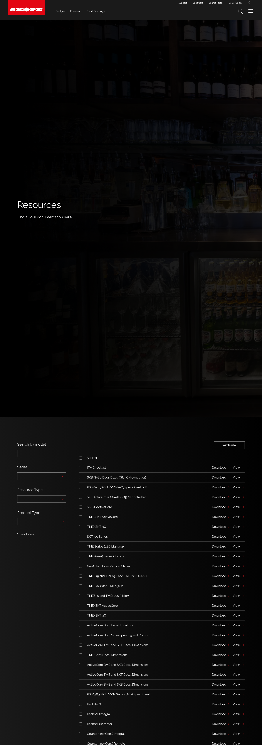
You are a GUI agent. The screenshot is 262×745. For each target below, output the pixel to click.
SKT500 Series (97, 536)
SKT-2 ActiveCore (99, 507)
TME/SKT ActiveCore (102, 517)
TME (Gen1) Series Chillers (105, 556)
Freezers (76, 11)
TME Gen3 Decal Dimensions (107, 655)
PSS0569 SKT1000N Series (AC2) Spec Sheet (118, 694)
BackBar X (94, 704)
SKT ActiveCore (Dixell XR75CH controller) (116, 497)
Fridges (60, 11)
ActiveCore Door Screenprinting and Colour (117, 635)
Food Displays (95, 11)
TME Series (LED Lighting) (105, 546)
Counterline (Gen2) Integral (106, 734)
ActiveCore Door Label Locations (110, 625)
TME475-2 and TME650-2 (105, 586)
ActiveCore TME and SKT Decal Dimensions (117, 645)
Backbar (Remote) (99, 724)
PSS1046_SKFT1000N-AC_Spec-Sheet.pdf (117, 487)
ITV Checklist (96, 467)
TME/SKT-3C (96, 527)
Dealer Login (235, 3)
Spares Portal (216, 3)
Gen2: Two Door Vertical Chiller (108, 566)
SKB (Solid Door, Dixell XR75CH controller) (116, 477)
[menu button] (251, 12)
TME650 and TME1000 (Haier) (108, 596)
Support (182, 3)
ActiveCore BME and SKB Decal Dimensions (117, 665)
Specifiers (198, 3)
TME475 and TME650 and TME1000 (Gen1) (117, 576)
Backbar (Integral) (99, 714)
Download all (229, 445)
